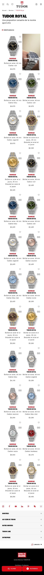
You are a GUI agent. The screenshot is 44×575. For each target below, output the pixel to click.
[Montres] (22, 513)
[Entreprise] (22, 537)
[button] (7, 4)
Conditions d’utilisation (22, 565)
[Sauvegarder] (20, 37)
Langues (37, 544)
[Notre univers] (22, 525)
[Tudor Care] (22, 531)
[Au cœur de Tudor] (22, 519)
